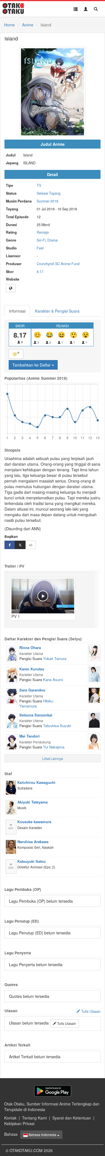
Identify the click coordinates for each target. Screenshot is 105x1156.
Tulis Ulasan (66, 1023)
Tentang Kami (34, 1118)
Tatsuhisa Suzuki (57, 725)
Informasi (17, 311)
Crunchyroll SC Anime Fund (58, 263)
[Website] (10, 288)
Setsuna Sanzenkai (35, 715)
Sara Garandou (32, 690)
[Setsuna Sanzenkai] (12, 720)
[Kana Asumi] (94, 673)
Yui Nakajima (53, 747)
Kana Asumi (53, 679)
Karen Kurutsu (31, 669)
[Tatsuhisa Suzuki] (94, 719)
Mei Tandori (29, 736)
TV (39, 185)
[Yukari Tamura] (94, 652)
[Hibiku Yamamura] (94, 694)
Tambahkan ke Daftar (32, 365)
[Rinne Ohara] (12, 653)
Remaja (43, 232)
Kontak (10, 1118)
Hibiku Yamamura (36, 703)
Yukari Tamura (54, 658)
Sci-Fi (41, 240)
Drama (52, 240)
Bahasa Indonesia (42, 1134)
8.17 (40, 271)
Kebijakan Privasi (19, 1123)
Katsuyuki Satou (31, 861)
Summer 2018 (47, 201)
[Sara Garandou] (12, 695)
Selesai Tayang (48, 193)
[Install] (52, 1091)
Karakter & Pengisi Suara (57, 311)
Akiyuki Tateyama (32, 802)
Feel (40, 248)
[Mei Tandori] (12, 741)
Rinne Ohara (30, 647)
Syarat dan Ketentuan (71, 1118)
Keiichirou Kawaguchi (36, 782)
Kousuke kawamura (34, 821)
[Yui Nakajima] (94, 741)
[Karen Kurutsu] (12, 674)
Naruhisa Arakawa (32, 841)
